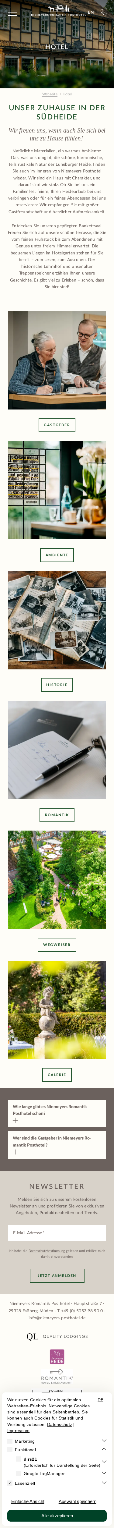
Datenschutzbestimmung (47, 1251)
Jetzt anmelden (57, 1276)
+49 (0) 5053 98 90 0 (82, 1311)
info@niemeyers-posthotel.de (57, 1318)
